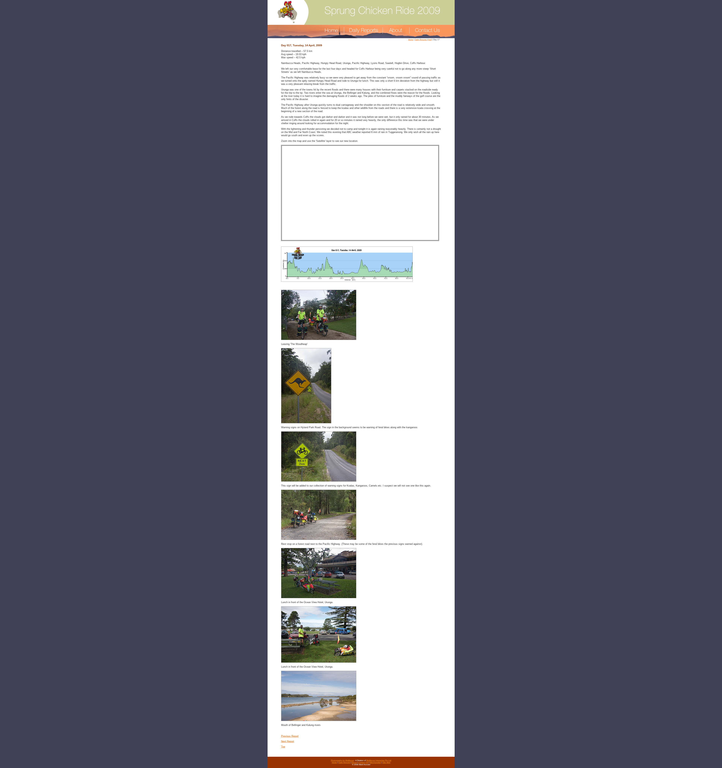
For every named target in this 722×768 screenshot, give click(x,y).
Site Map (386, 762)
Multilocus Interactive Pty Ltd (378, 760)
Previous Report (290, 736)
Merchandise (375, 762)
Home (410, 40)
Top (283, 746)
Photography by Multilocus (342, 760)
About (354, 762)
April (430, 40)
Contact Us (363, 762)
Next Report (287, 741)
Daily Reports (421, 40)
